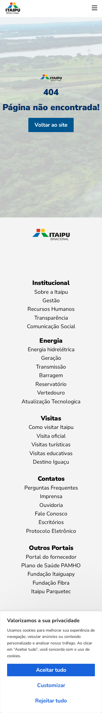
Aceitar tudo (51, 670)
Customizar (51, 685)
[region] (51, 662)
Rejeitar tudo (51, 700)
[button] (94, 8)
